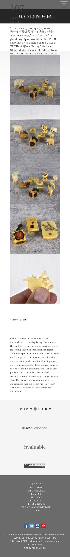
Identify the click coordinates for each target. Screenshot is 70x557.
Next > (24, 320)
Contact (36, 510)
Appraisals (36, 501)
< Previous (14, 320)
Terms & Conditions (36, 507)
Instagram (37, 526)
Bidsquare (35, 409)
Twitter (31, 526)
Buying (36, 494)
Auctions (36, 487)
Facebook (26, 526)
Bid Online (36, 491)
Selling (37, 497)
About (36, 484)
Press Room (36, 504)
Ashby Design (39, 548)
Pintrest (43, 526)
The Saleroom (35, 466)
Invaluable (35, 447)
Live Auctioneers (35, 428)
